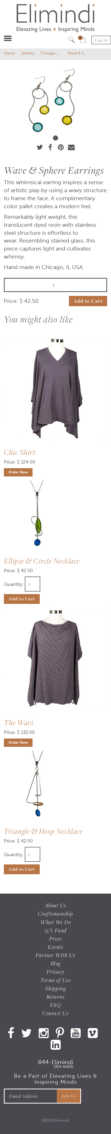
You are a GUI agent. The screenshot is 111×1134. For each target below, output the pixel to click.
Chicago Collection (57, 53)
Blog (56, 963)
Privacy (55, 971)
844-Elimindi (55, 1063)
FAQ (55, 1005)
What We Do (55, 922)
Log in (101, 40)
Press (55, 938)
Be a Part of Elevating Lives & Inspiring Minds (55, 1079)
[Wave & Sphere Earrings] (55, 100)
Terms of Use (55, 980)
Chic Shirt (19, 452)
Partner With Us (55, 955)
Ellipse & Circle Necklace (42, 561)
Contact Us (55, 1013)
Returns (55, 996)
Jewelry (27, 53)
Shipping (55, 988)
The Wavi (18, 722)
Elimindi (62, 1120)
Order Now (18, 472)
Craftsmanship (55, 913)
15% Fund (55, 930)
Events (55, 947)
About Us (55, 905)
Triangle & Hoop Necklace (43, 831)
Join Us (68, 1096)
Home (9, 53)
